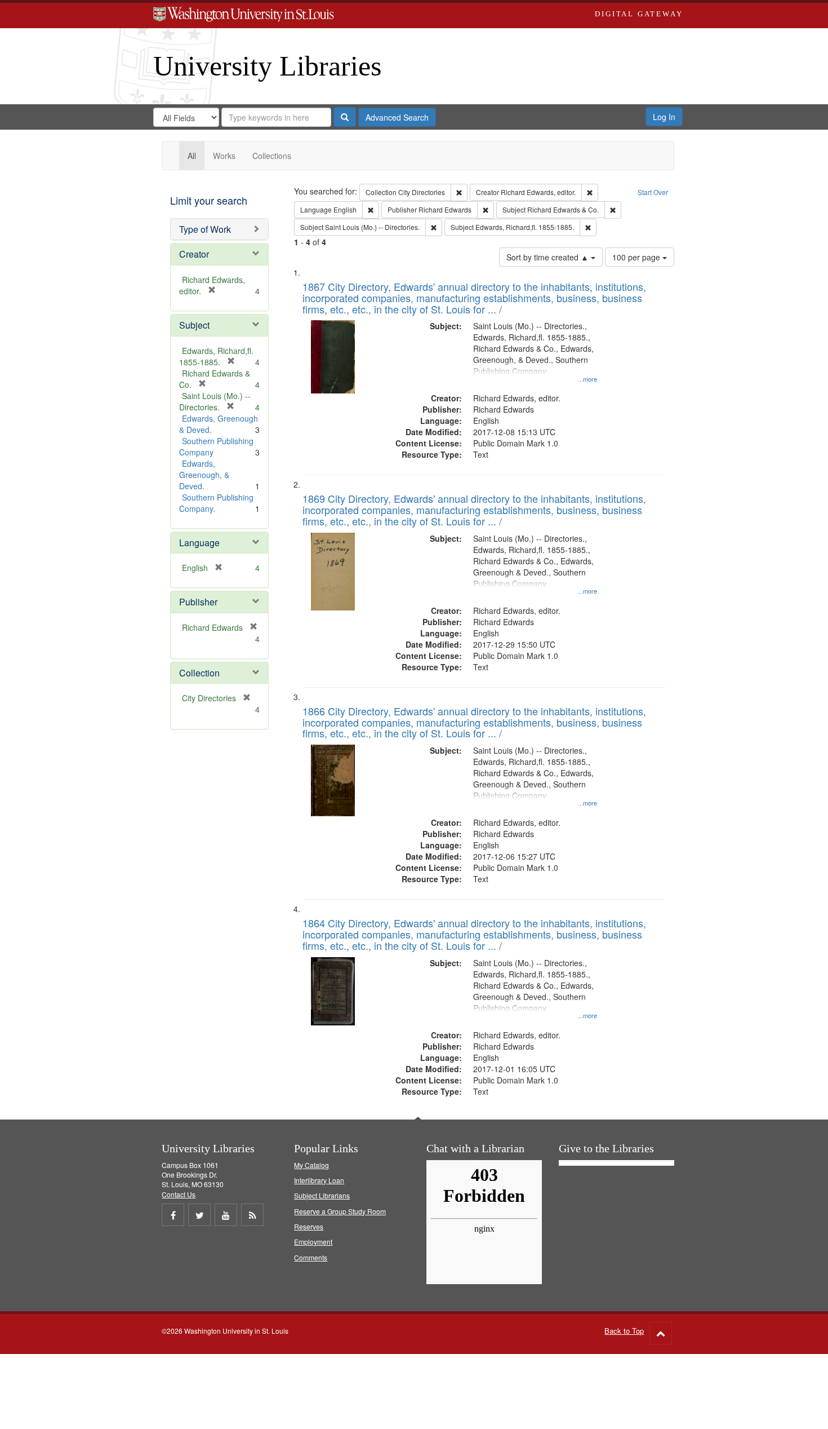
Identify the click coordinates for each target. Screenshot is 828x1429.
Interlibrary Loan (319, 1180)
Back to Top (624, 1330)
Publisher (198, 601)
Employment (313, 1241)
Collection (199, 672)
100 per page (637, 257)
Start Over (653, 192)
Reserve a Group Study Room (340, 1211)
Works (224, 155)
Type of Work (205, 229)
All (192, 155)
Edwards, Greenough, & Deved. (204, 475)
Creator (194, 253)
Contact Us (178, 1194)
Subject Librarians (322, 1195)
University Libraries (267, 66)
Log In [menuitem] (664, 116)
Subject (194, 324)
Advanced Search (397, 117)
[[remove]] (250, 627)
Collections (271, 155)
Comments (310, 1257)
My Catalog (311, 1165)
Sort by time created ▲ (548, 257)
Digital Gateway (639, 14)
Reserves (308, 1226)
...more (587, 378)
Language (199, 542)
